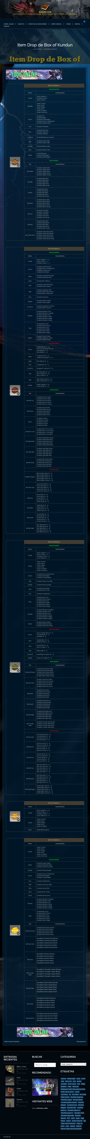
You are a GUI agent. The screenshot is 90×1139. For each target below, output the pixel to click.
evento (79, 1081)
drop (74, 1081)
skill (84, 1121)
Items (68, 24)
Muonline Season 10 (74, 1110)
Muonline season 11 (67, 1113)
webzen (72, 1126)
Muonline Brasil (78, 1100)
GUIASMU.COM (45, 12)
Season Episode (77, 1121)
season (68, 1121)
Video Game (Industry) (68, 1123)
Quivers (19, 1099)
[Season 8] (34, 74)
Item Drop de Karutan (12, 1041)
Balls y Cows (21, 1067)
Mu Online (75, 1094)
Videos (6, 26)
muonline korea (72, 1105)
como (83, 1078)
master (77, 1092)
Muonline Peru (71, 1107)
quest (78, 1118)
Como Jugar (9, 24)
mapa (69, 1086)
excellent (64, 1084)
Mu (70, 1094)
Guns (18, 1078)
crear (62, 1081)
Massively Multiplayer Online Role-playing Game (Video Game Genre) (73, 1089)
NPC (68, 1118)
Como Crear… (56, 24)
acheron (63, 1078)
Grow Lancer (72, 1084)
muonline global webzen (69, 1102)
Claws (19, 1089)
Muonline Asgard (66, 1100)
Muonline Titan (79, 1113)
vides (67, 1126)
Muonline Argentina (77, 1097)
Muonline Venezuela (67, 1115)
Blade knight (71, 1078)
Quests (21, 24)
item (78, 1084)
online (73, 1118)
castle (78, 1078)
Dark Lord (68, 1081)
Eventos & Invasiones (37, 24)
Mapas (77, 24)
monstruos (64, 1094)
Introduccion (81, 1041)
